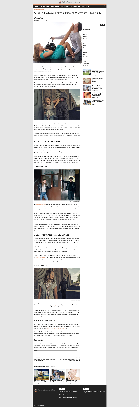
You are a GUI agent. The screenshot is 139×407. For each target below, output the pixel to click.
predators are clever (41, 204)
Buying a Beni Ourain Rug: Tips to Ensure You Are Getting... (97, 80)
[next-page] (79, 366)
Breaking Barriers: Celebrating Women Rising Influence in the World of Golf (98, 72)
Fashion (85, 41)
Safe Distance (54, 350)
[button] (104, 6)
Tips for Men (65, 6)
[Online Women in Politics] (69, 2)
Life (35, 9)
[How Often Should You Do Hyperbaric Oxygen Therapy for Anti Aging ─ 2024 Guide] (73, 374)
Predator (49, 350)
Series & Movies (86, 56)
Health (84, 45)
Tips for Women (75, 6)
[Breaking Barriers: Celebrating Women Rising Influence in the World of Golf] (87, 72)
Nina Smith (37, 20)
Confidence (44, 350)
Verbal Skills (69, 350)
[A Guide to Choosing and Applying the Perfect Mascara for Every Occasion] (87, 95)
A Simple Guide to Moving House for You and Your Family (57, 381)
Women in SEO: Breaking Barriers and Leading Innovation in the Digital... (97, 87)
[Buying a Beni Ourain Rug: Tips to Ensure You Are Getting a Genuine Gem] (87, 81)
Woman (75, 350)
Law (84, 47)
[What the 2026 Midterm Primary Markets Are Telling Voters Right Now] (41, 374)
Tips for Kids (55, 6)
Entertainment (86, 38)
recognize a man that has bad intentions (56, 328)
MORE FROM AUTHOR (51, 366)
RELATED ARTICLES (39, 366)
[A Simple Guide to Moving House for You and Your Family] (57, 374)
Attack (39, 350)
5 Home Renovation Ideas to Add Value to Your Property (44, 359)
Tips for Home (45, 6)
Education (85, 36)
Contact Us (85, 6)
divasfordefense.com (41, 257)
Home (36, 6)
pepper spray (57, 304)
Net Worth (85, 52)
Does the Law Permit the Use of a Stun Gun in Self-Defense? (70, 359)
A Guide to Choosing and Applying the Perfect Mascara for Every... (97, 94)
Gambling (85, 43)
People (84, 54)
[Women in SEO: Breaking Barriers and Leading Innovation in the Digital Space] (87, 88)
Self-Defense (61, 350)
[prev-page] (78, 366)
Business (85, 34)
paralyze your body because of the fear (46, 149)
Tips (65, 350)
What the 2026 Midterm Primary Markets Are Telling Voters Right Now (40, 382)
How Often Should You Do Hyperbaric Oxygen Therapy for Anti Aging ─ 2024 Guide (72, 382)
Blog (84, 32)
